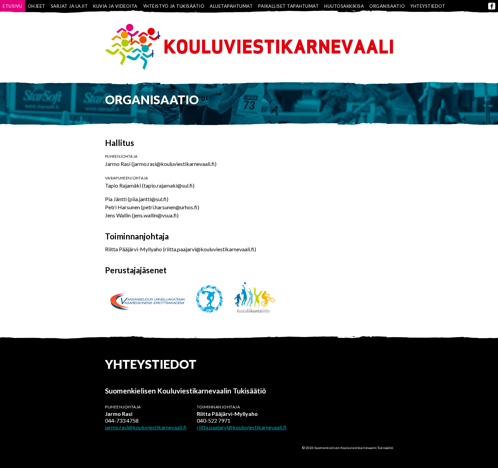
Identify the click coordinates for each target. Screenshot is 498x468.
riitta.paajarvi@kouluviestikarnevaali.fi (242, 427)
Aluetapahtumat (231, 6)
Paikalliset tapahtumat (288, 6)
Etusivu (12, 6)
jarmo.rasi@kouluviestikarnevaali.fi (146, 427)
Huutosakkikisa (344, 6)
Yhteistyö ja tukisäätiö (174, 6)
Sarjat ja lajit (69, 6)
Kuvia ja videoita (115, 6)
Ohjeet (36, 6)
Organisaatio (387, 6)
